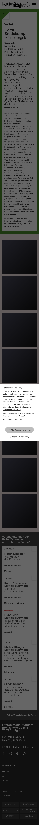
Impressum (7, 419)
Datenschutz (19, 419)
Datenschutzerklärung (12, 410)
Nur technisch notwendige (19, 437)
